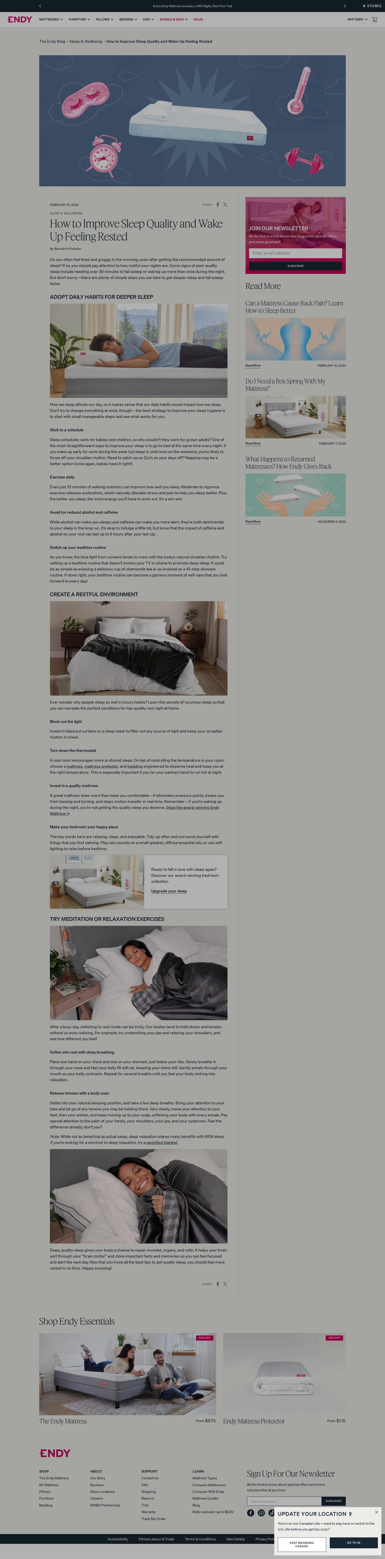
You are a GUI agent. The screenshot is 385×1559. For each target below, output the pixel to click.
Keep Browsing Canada (302, 1544)
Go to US (353, 1542)
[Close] (376, 1512)
